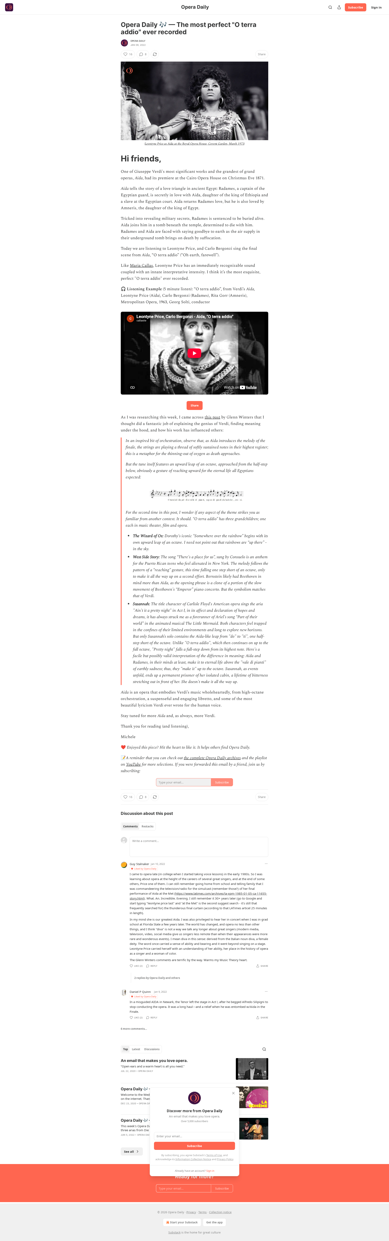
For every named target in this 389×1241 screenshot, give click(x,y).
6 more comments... (134, 1029)
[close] (233, 1093)
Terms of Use (214, 1155)
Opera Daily (137, 40)
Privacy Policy (225, 1159)
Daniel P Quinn (140, 992)
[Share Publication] (339, 7)
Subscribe (355, 7)
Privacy (191, 1212)
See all (129, 1151)
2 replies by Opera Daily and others (157, 978)
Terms (202, 1212)
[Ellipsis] (266, 863)
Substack (174, 1232)
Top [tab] (125, 1049)
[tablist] (138, 826)
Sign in (376, 7)
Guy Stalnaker (139, 864)
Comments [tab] (130, 826)
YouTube (133, 764)
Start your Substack (184, 1222)
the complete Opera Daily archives (212, 758)
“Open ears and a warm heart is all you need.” (152, 1066)
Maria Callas (141, 265)
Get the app (214, 1222)
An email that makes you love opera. (154, 1060)
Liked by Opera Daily (145, 868)
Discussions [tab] (151, 1049)
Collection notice (220, 1212)
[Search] (330, 7)
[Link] (115, 158)
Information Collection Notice (193, 1159)
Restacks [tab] (147, 826)
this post (212, 417)
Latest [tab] (136, 1049)
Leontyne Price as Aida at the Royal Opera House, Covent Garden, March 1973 (194, 143)
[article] (194, 1068)
